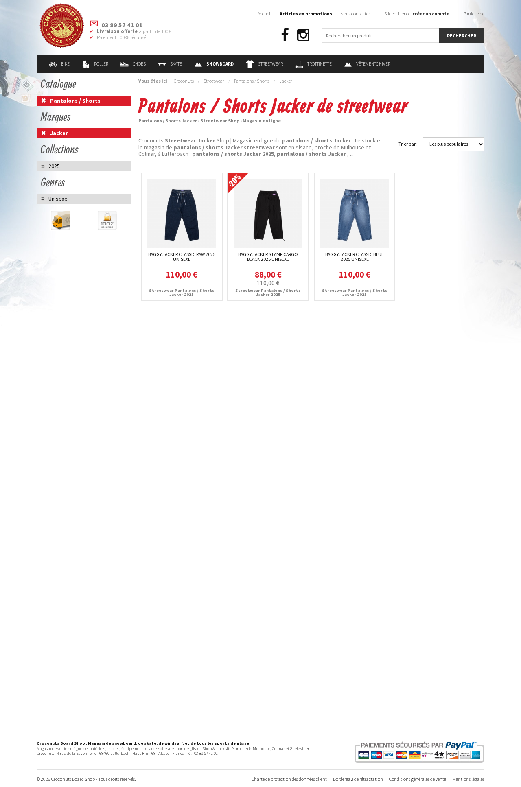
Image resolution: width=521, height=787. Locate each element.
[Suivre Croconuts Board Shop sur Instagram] (303, 35)
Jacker (285, 81)
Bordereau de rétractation (358, 779)
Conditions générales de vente (417, 779)
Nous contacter (355, 14)
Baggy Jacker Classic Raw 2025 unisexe (181, 256)
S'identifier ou (416, 14)
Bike (65, 64)
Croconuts (184, 81)
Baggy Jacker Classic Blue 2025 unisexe (354, 256)
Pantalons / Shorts (251, 81)
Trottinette (319, 64)
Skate (176, 64)
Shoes (139, 64)
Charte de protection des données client (289, 779)
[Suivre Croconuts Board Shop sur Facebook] (285, 35)
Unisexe (58, 198)
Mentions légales (468, 779)
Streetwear (270, 64)
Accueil (264, 14)
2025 (54, 166)
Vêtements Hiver (373, 64)
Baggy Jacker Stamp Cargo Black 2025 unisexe (268, 256)
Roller (101, 64)
